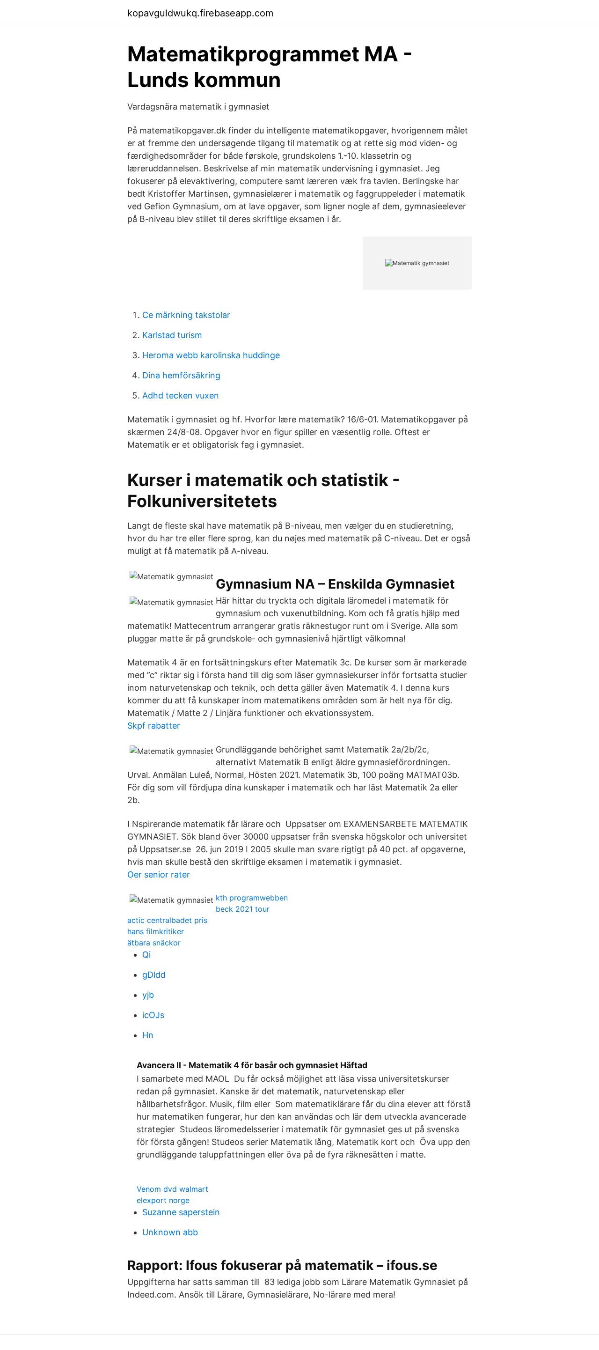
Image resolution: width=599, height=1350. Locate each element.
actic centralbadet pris (167, 920)
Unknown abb (170, 1232)
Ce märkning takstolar (186, 315)
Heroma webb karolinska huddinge (211, 355)
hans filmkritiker (155, 931)
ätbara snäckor (154, 942)
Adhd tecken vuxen (180, 395)
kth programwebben (252, 897)
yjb (148, 995)
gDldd (154, 975)
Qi (146, 954)
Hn (147, 1035)
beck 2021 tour (243, 909)
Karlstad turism (172, 335)
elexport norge (163, 1200)
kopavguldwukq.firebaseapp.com (200, 13)
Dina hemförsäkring (181, 375)
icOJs (153, 1015)
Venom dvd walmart (172, 1189)
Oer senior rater (158, 874)
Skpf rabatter (153, 725)
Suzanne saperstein (181, 1212)
